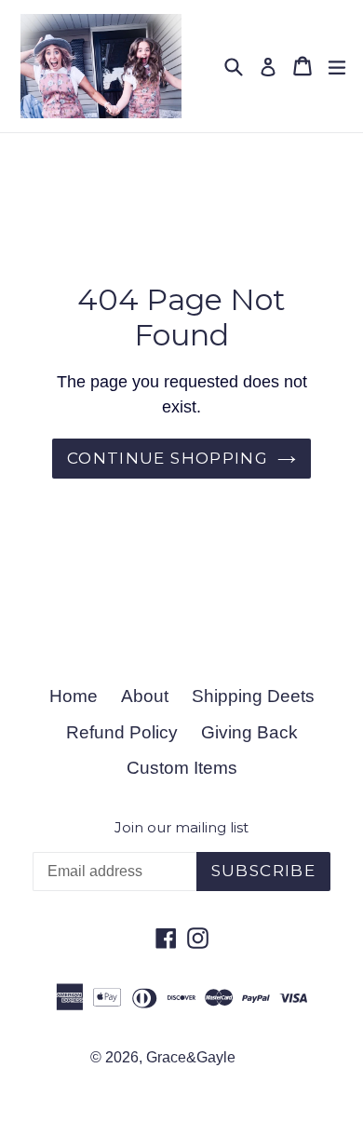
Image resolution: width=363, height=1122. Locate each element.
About (144, 696)
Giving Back (249, 732)
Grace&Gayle (190, 1057)
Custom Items (182, 767)
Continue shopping (167, 458)
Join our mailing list (181, 827)
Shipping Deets (253, 696)
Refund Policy (122, 732)
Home (73, 696)
